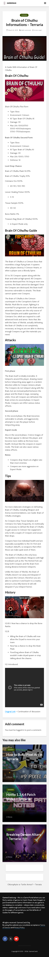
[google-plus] (21, 938)
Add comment (26, 30)
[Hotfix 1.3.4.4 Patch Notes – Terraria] (24, 803)
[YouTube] (16, 938)
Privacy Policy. (19, 927)
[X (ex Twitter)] (10, 938)
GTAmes (9, 777)
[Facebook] (5, 938)
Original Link (10, 711)
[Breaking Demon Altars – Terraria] (24, 843)
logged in (20, 730)
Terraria (24, 15)
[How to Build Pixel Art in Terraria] (24, 763)
